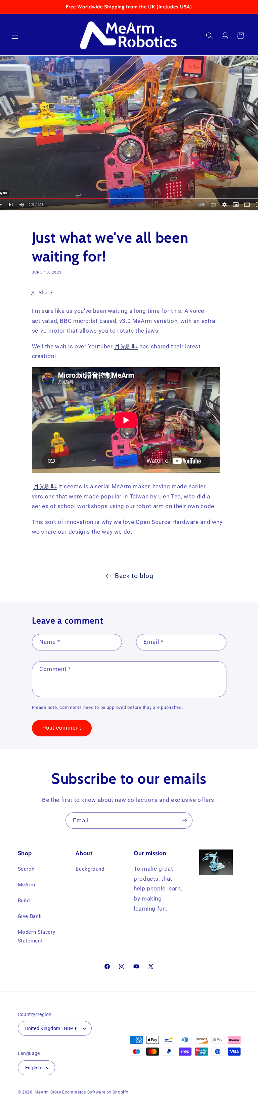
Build (24, 900)
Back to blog (134, 576)
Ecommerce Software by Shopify (95, 1092)
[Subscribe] (184, 820)
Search (26, 869)
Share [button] (45, 293)
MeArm (26, 885)
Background (90, 869)
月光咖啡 (126, 346)
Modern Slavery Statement (36, 936)
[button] (15, 35)
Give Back (30, 916)
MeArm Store (48, 1092)
